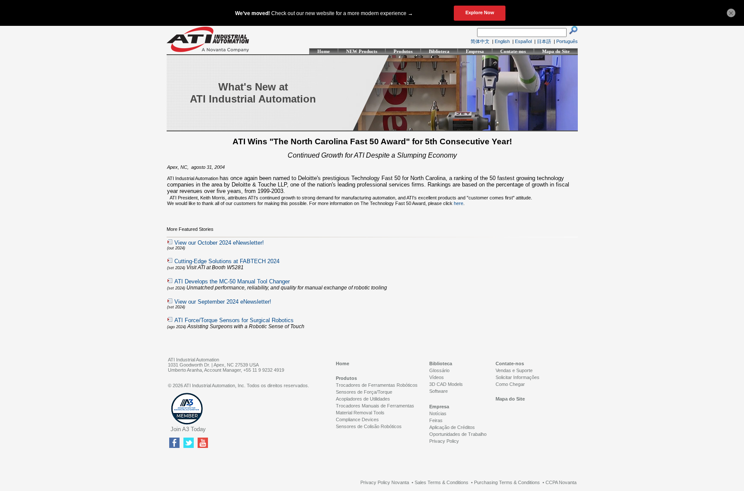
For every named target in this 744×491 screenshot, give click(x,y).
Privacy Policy (444, 441)
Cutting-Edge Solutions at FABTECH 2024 (226, 261)
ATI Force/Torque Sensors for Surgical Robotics (234, 320)
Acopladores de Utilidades (363, 398)
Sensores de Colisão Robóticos (369, 426)
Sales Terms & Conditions (441, 482)
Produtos (403, 51)
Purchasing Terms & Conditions (507, 482)
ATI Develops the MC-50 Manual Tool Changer (232, 281)
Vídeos (436, 377)
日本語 (544, 41)
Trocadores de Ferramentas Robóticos (377, 385)
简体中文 (480, 41)
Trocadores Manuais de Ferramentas (375, 405)
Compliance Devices (357, 419)
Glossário (439, 370)
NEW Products (361, 51)
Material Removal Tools (360, 412)
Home (323, 51)
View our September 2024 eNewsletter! (222, 301)
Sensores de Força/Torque (364, 392)
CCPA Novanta (561, 482)
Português (567, 41)
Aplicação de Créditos (452, 427)
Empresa (475, 51)
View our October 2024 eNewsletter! (219, 242)
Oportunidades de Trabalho (458, 434)
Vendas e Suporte (514, 370)
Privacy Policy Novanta (384, 482)
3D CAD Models (446, 384)
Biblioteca (439, 51)
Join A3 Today (188, 429)
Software (438, 391)
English (502, 41)
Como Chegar (510, 384)
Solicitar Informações (517, 377)
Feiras (436, 420)
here (458, 203)
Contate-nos (513, 51)
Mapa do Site (556, 51)
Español (523, 41)
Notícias (437, 413)
